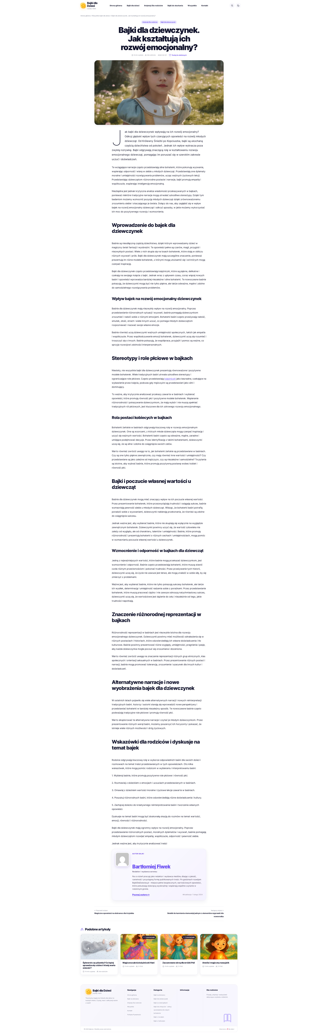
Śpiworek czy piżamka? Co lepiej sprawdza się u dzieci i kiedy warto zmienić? (99, 965)
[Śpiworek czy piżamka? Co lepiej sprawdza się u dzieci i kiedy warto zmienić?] (99, 946)
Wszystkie (192, 5)
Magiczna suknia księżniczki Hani (139, 962)
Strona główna (116, 5)
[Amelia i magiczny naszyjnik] (218, 946)
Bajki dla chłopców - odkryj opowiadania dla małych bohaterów (162, 1010)
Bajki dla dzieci (133, 5)
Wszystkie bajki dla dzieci (101, 16)
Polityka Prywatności (134, 1014)
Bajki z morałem (159, 1017)
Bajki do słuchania (175, 5)
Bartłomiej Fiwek (151, 866)
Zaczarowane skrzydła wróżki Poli (178, 962)
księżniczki (170, 378)
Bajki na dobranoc (133, 999)
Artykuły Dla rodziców (153, 5)
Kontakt (204, 5)
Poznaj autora (141, 894)
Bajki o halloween (159, 1021)
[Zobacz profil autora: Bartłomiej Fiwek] (122, 859)
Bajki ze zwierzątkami (161, 1003)
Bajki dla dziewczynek (168, 22)
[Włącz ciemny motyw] (238, 5)
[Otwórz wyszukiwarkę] (232, 5)
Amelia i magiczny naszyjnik (215, 962)
